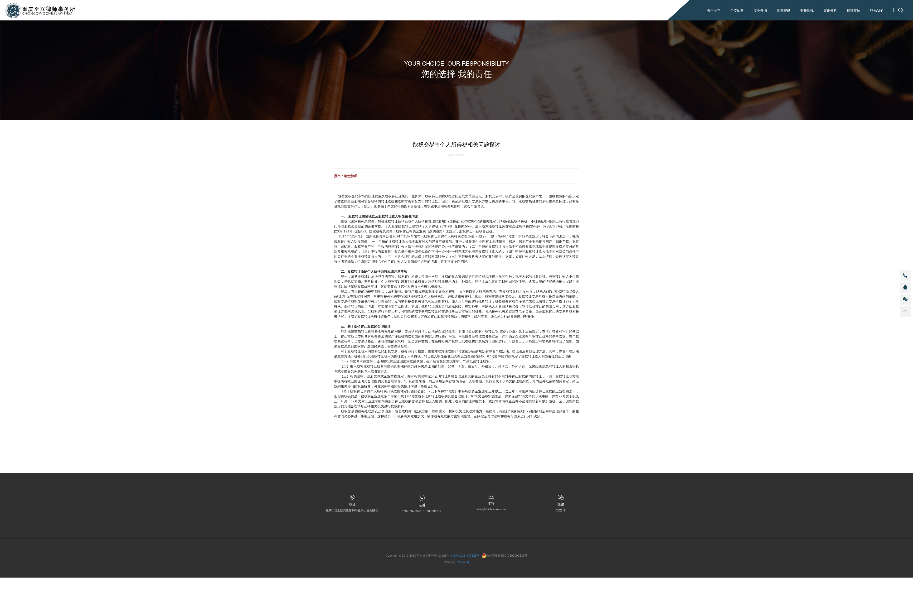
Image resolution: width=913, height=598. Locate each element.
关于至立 (713, 10)
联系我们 (877, 10)
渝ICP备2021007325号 (465, 555)
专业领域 (760, 10)
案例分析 (830, 10)
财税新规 (807, 10)
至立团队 (737, 10)
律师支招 (853, 10)
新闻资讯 (783, 10)
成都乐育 (463, 562)
